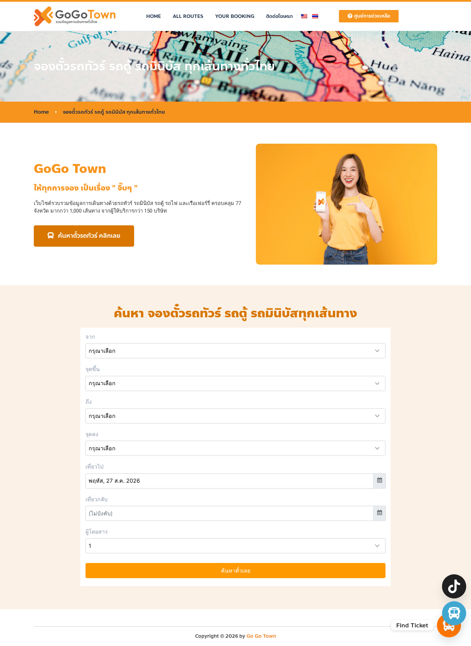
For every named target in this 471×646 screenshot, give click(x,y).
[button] (84, 236)
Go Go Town (261, 636)
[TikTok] (454, 586)
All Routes (188, 16)
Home (153, 16)
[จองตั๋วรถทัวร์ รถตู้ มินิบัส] (454, 613)
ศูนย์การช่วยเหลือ (372, 16)
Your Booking (234, 16)
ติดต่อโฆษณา (279, 16)
